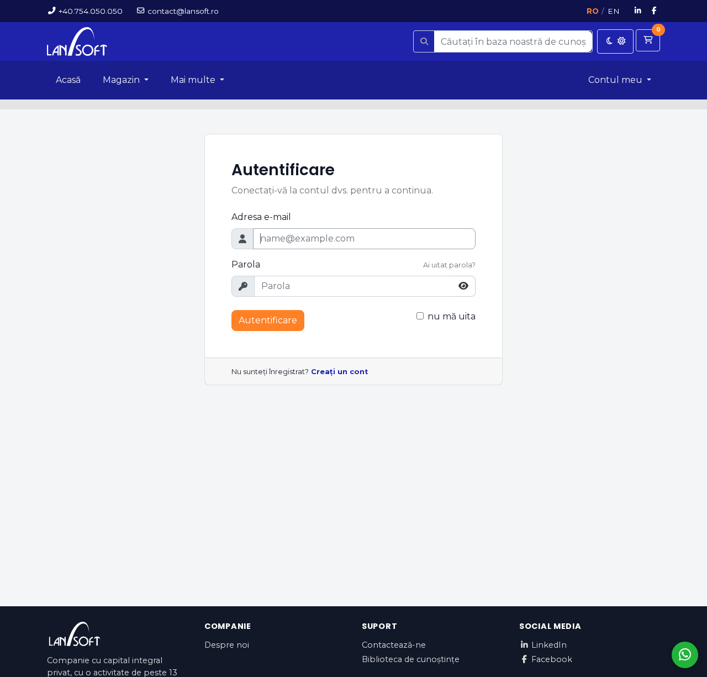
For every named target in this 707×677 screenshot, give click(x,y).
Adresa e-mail (261, 217)
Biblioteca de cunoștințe (411, 659)
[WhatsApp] (685, 655)
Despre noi (226, 645)
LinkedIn (549, 645)
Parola (245, 264)
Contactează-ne (394, 645)
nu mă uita (452, 316)
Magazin (122, 80)
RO (593, 11)
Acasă (68, 80)
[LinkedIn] (638, 11)
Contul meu (616, 80)
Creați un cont (339, 372)
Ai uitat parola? (449, 265)
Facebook (551, 659)
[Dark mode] (615, 41)
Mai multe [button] (194, 80)
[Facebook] (654, 11)
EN (614, 11)
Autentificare (268, 320)
